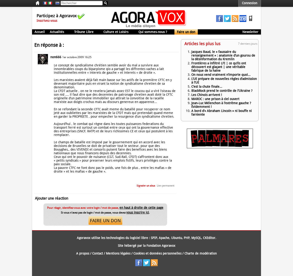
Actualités (57, 32)
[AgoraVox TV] (242, 21)
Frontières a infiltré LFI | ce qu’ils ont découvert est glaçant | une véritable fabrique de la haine (218, 66)
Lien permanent (165, 185)
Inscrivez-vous (47, 20)
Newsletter (250, 32)
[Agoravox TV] (56, 3)
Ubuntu (176, 238)
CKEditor (209, 238)
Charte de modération (200, 253)
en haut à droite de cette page (141, 207)
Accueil (40, 32)
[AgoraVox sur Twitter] (227, 21)
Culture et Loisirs (115, 32)
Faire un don (186, 32)
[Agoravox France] (45, 3)
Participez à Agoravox (57, 15)
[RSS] (235, 21)
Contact (97, 253)
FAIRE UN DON (105, 220)
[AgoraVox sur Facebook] (219, 21)
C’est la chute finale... (206, 86)
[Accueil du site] (148, 27)
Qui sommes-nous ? (152, 32)
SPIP (154, 238)
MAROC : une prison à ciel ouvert (215, 99)
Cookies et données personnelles (157, 253)
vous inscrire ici (137, 212)
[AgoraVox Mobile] (250, 21)
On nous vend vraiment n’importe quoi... (221, 74)
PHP (187, 238)
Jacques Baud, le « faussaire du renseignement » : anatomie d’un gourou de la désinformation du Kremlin (223, 55)
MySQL (196, 238)
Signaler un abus (146, 185)
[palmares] (220, 147)
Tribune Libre (84, 32)
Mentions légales (118, 253)
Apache (164, 238)
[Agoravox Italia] (50, 3)
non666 (55, 57)
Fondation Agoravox (160, 245)
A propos (82, 253)
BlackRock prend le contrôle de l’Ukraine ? (221, 90)
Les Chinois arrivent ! (206, 95)
